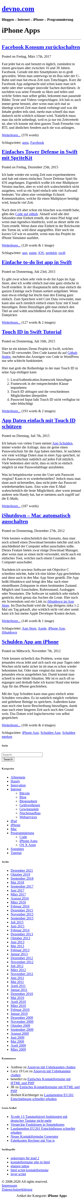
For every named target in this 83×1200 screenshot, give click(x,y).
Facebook (37, 142)
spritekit (51, 253)
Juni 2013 (17, 942)
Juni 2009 (17, 1037)
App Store (29, 628)
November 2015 (22, 914)
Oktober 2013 (20, 938)
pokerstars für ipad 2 (25, 1158)
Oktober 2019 (20, 874)
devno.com (18, 9)
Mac (14, 829)
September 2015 (22, 918)
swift (61, 253)
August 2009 (20, 1033)
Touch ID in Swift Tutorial (32, 332)
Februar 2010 (20, 1010)
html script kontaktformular (29, 1170)
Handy (15, 781)
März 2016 (18, 902)
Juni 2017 (17, 890)
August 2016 (20, 898)
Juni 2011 (17, 978)
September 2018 (22, 878)
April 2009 (18, 1045)
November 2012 (22, 962)
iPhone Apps (28, 841)
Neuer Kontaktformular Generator (34, 1136)
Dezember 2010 (22, 994)
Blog (22, 797)
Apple (42, 628)
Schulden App (50, 733)
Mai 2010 (17, 998)
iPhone (15, 825)
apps (25, 142)
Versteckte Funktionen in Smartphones (37, 1124)
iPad (14, 821)
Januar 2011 (19, 990)
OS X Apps (27, 845)
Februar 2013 (20, 950)
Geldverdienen (29, 805)
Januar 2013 (19, 954)
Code (23, 837)
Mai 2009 (17, 1041)
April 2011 (18, 986)
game (33, 253)
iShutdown (9, 632)
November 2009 (22, 1021)
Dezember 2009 (22, 1018)
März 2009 (18, 1049)
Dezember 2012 (22, 958)
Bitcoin (24, 793)
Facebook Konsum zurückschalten (41, 47)
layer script (18, 1174)
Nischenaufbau (30, 813)
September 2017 (22, 886)
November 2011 (22, 974)
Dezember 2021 (22, 870)
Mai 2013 (17, 946)
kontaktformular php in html (30, 1162)
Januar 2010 (19, 1014)
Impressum (9, 1185)
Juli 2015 (17, 922)
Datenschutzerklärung (17, 1189)
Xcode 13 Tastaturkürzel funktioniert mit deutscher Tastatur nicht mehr (39, 1118)
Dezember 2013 (22, 934)
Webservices (28, 817)
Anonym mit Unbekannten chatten (51, 1067)
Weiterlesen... (11, 135)
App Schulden (62, 443)
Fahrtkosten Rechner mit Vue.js (33, 1140)
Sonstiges (17, 849)
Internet (16, 789)
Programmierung (22, 833)
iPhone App (56, 628)
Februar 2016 (20, 906)
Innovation (18, 785)
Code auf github (26, 214)
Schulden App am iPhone (30, 642)
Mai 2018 (17, 882)
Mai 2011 (17, 982)
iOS (41, 253)
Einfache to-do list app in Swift (37, 262)
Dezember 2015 (22, 910)
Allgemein (18, 777)
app (24, 253)
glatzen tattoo (20, 1166)
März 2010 (18, 1006)
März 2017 (18, 894)
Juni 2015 (17, 926)
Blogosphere (28, 801)
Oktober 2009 (20, 1025)
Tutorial (16, 853)
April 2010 (18, 1002)
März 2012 (18, 970)
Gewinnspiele (29, 809)
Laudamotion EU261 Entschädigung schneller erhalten (42, 1097)
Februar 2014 (20, 930)
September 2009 (22, 1029)
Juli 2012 (17, 966)
